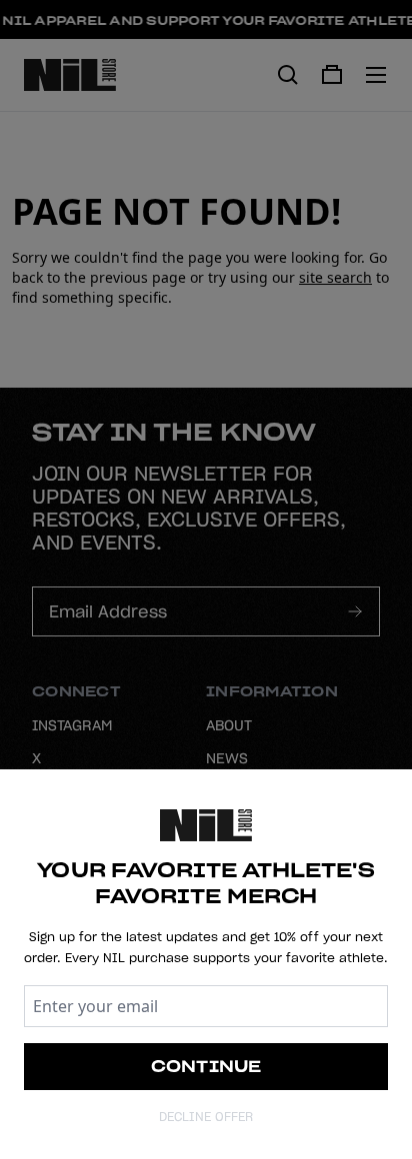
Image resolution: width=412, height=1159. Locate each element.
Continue (206, 1066)
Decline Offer (206, 1116)
